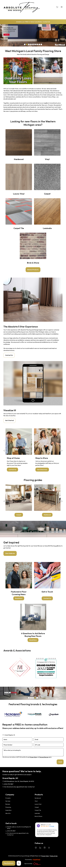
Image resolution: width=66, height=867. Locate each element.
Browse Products (33, 269)
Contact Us (9, 355)
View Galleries (10, 553)
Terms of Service (44, 757)
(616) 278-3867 (8, 784)
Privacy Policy (33, 757)
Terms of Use (54, 856)
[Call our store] (19, 863)
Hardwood (47, 515)
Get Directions (42, 469)
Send (60, 762)
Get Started (9, 420)
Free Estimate (8, 863)
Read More (18, 598)
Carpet (18, 515)
